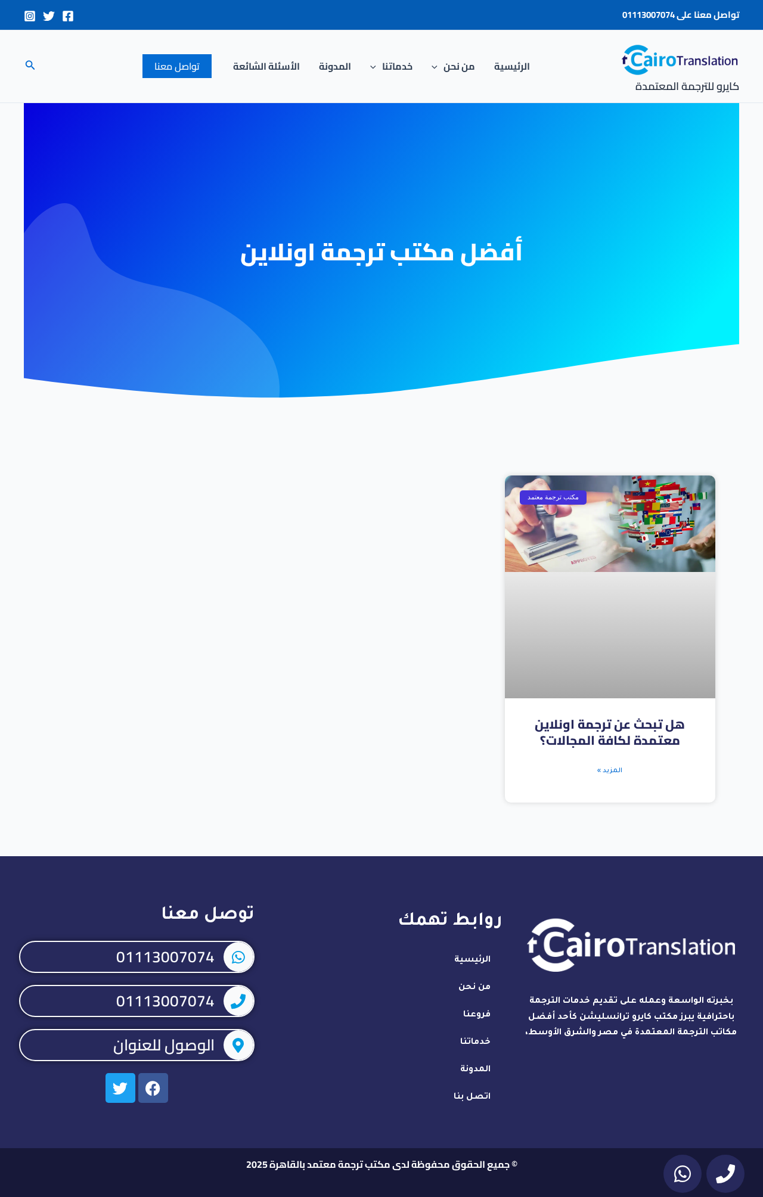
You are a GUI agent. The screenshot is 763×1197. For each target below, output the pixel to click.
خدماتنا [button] (397, 66)
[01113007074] (238, 957)
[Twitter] (49, 16)
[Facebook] (68, 16)
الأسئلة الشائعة (266, 66)
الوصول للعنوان (164, 1044)
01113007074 (648, 14)
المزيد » (609, 771)
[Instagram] (30, 16)
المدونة (335, 66)
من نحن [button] (459, 66)
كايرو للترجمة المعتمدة (687, 86)
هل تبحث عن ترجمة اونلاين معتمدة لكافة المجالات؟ (610, 732)
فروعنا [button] (477, 1015)
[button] (437, 66)
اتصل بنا (472, 1097)
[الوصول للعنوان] (238, 1045)
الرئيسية (512, 66)
